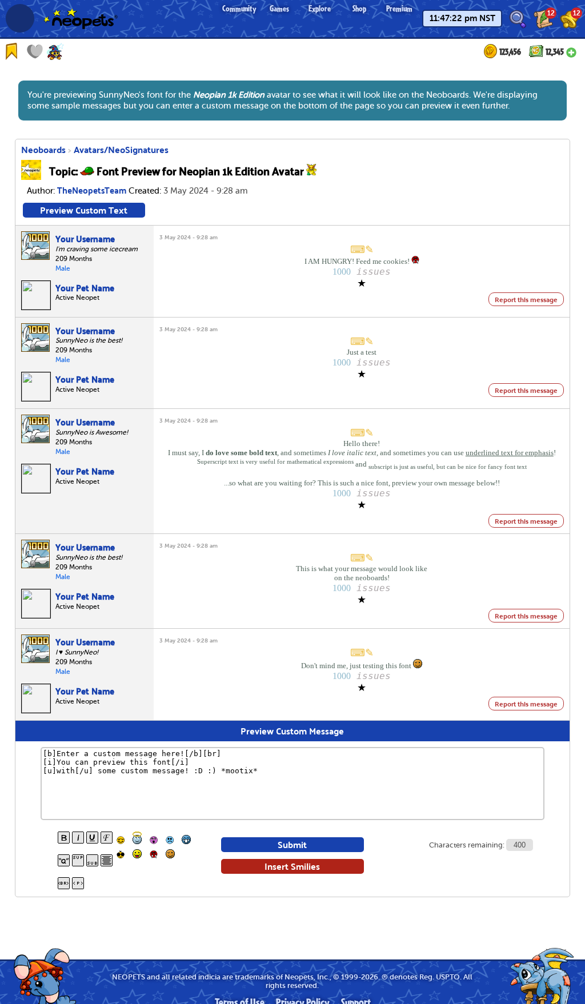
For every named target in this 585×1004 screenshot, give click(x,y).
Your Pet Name (84, 287)
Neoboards (43, 149)
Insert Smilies (292, 866)
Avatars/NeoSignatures (121, 149)
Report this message (526, 299)
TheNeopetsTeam (91, 190)
